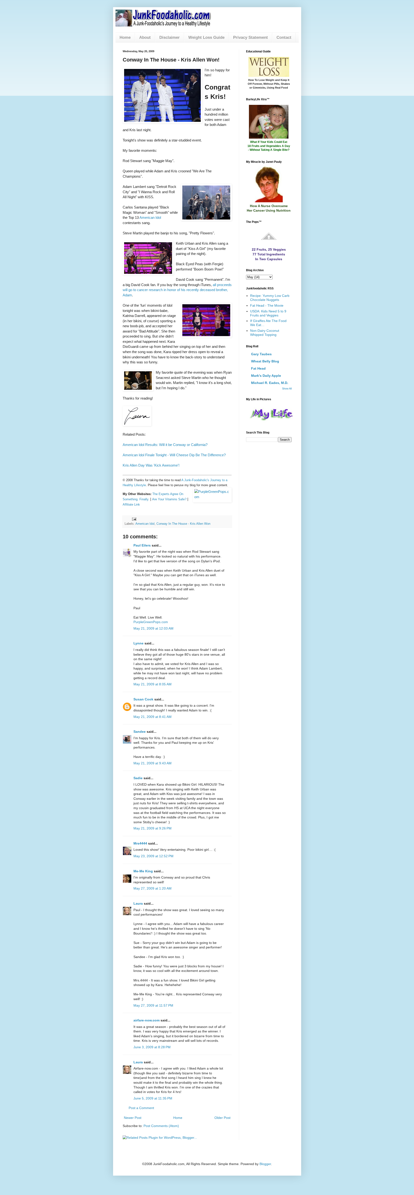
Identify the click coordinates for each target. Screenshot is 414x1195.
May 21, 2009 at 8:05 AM (152, 684)
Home (125, 37)
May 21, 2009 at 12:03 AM (153, 628)
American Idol (150, 217)
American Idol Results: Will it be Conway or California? (165, 445)
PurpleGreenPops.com (150, 622)
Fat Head (258, 368)
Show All (287, 388)
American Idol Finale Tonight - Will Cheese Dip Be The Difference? (174, 455)
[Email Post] (134, 519)
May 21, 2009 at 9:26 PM (152, 828)
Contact (283, 37)
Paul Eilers (142, 545)
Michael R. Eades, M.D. (269, 383)
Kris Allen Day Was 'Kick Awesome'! (151, 465)
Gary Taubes (261, 354)
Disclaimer (169, 37)
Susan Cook (143, 699)
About (145, 37)
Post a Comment (141, 1108)
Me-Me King (143, 871)
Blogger (265, 1164)
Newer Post (132, 1118)
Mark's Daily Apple (266, 376)
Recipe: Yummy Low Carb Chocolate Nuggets (269, 298)
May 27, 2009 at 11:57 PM (153, 1005)
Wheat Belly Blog (265, 361)
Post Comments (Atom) (161, 1126)
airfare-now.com (146, 1020)
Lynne (138, 643)
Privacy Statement (250, 37)
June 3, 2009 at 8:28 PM (152, 1047)
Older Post (222, 1118)
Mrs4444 (140, 843)
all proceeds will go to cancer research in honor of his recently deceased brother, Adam (177, 290)
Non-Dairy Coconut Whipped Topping (264, 333)
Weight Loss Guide (206, 37)
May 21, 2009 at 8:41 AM (152, 717)
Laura (138, 903)
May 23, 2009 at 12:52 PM (153, 856)
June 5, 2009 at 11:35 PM (152, 1098)
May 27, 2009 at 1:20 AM (152, 888)
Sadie (138, 778)
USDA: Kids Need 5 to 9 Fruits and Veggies (268, 313)
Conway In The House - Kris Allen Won (183, 523)
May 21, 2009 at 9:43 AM (152, 763)
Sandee (139, 731)
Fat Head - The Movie (266, 305)
